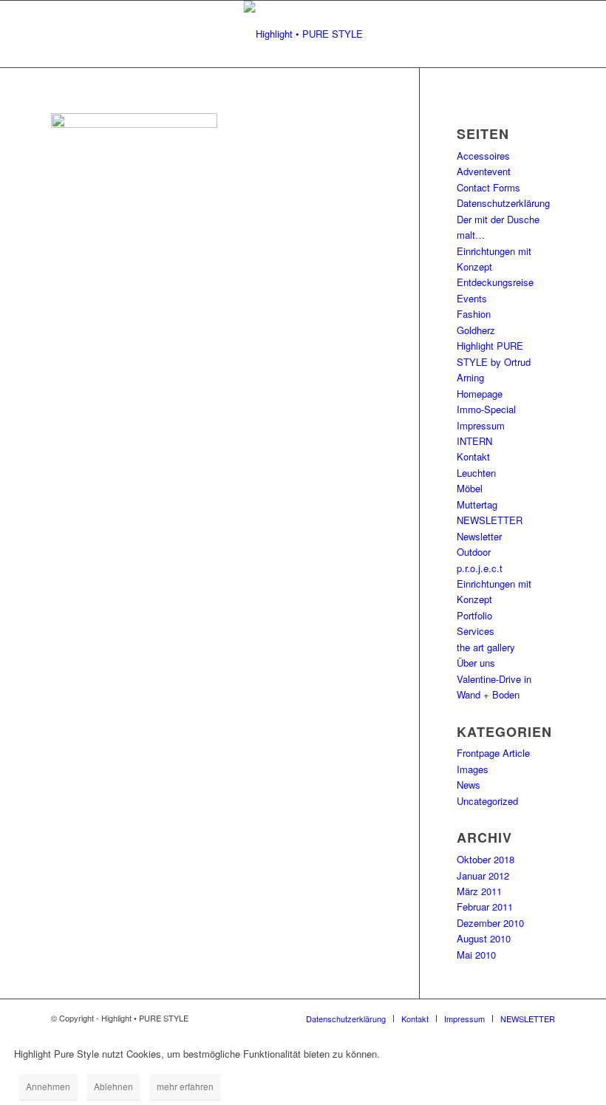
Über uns (476, 663)
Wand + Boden (488, 694)
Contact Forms (488, 187)
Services (475, 631)
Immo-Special (486, 409)
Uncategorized (487, 801)
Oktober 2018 (485, 859)
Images (472, 769)
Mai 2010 (476, 955)
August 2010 (484, 938)
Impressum (481, 425)
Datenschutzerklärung (503, 203)
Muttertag (477, 504)
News (468, 785)
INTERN (474, 441)
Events (472, 298)
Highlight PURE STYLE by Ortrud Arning (494, 361)
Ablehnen (113, 1086)
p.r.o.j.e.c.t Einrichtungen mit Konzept (494, 584)
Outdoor (474, 552)
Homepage (480, 394)
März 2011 (479, 891)
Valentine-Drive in (494, 679)
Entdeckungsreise (495, 282)
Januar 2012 (483, 875)
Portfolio (474, 615)
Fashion (474, 314)
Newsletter (479, 536)
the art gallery (486, 647)
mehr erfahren (185, 1086)
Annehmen (48, 1086)
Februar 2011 (485, 907)
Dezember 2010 (490, 923)
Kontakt (473, 456)
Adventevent (484, 171)
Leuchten (476, 473)
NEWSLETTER (489, 520)
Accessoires (483, 156)
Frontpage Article (493, 753)
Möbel (470, 488)
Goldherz (476, 330)
